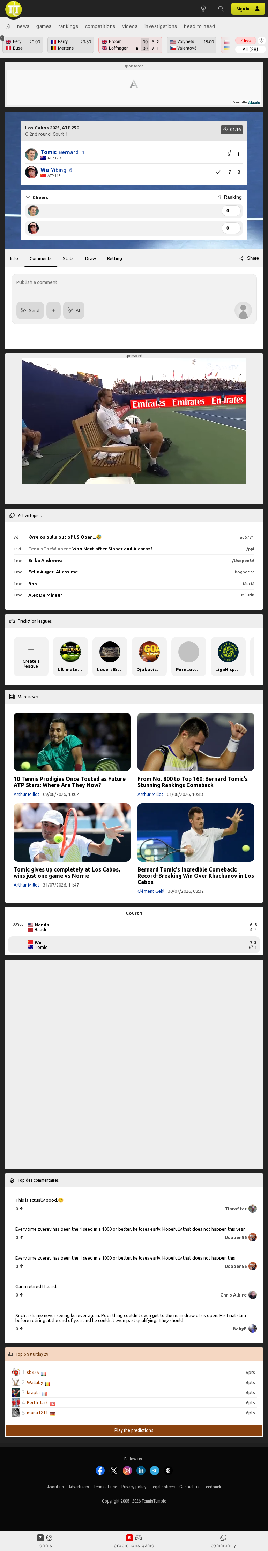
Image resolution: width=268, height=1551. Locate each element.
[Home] (7, 26)
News (23, 26)
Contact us (189, 1486)
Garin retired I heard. (36, 1286)
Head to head (199, 26)
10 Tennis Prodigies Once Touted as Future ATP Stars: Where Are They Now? (70, 782)
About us (55, 1486)
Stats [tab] (68, 258)
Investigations (160, 26)
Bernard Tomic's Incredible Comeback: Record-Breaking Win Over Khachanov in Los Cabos (195, 875)
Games (44, 26)
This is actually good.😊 (39, 1199)
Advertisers (78, 1486)
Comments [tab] (41, 258)
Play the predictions (134, 1430)
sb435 (33, 1371)
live (245, 40)
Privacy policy (133, 1486)
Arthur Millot (26, 794)
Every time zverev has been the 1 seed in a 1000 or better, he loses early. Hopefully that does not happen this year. (130, 1228)
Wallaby (35, 1381)
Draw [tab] (90, 258)
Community (223, 1545)
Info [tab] (14, 258)
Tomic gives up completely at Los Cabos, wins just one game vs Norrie (67, 872)
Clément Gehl (150, 891)
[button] (221, 9)
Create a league (31, 663)
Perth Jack (37, 1402)
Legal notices (163, 1486)
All (250, 49)
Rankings (68, 26)
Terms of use (105, 1486)
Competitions (100, 26)
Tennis (44, 1545)
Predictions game (134, 1545)
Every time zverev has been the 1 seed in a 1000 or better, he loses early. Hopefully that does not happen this (125, 1257)
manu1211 (37, 1412)
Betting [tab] (114, 258)
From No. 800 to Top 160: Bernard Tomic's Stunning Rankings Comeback (192, 782)
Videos (129, 26)
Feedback (212, 1486)
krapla (33, 1392)
